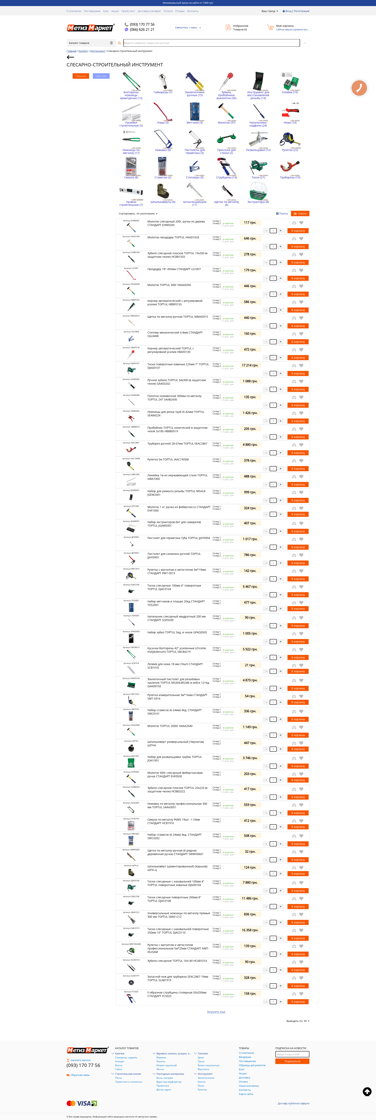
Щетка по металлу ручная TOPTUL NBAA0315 (177, 316)
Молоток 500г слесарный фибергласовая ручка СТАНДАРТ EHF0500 (175, 774)
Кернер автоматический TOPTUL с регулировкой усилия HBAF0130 (170, 350)
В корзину (298, 230)
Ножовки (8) (163, 149)
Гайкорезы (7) (163, 92)
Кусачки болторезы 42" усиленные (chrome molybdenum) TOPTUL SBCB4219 (176, 650)
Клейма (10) (290, 92)
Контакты (192, 11)
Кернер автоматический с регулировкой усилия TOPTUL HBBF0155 (174, 302)
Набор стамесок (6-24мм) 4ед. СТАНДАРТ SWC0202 (174, 836)
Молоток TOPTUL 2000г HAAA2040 (170, 726)
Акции (115, 11)
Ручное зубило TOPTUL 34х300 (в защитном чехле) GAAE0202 (176, 381)
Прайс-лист (128, 11)
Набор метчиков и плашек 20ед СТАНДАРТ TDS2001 (176, 603)
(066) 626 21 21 (142, 29)
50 (305, 1021)
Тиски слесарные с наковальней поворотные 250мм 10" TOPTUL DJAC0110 (178, 930)
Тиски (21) (258, 177)
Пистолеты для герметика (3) (195, 151)
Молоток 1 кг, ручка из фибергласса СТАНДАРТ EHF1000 (179, 508)
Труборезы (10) (290, 177)
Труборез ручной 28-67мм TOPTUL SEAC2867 (177, 443)
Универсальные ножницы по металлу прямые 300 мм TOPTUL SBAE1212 (178, 914)
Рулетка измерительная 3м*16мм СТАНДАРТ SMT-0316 (177, 696)
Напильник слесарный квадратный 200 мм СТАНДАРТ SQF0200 (176, 618)
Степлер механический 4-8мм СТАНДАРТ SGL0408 (175, 334)
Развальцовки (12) (258, 149)
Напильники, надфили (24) (258, 124)
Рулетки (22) (290, 149)
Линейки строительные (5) (131, 124)
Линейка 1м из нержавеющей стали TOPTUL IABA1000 (177, 477)
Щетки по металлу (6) (226, 203)
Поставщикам (92, 11)
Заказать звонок (80, 1060)
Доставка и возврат (149, 11)
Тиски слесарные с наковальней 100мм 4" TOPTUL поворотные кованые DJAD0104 (175, 883)
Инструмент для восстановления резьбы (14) (258, 95)
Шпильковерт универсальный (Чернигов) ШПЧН (175, 743)
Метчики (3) (195, 122)
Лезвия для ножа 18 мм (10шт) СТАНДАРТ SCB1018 (175, 665)
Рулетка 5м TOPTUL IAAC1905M (168, 459)
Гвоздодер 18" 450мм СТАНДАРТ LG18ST (174, 269)
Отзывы (179, 11)
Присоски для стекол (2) (226, 151)
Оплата (168, 11)
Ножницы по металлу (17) (131, 151)
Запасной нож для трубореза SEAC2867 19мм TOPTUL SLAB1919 (177, 978)
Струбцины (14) (226, 177)
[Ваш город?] (277, 11)
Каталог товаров (79, 43)
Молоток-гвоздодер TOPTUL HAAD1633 (173, 237)
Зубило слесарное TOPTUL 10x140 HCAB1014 (177, 961)
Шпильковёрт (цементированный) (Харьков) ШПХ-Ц (177, 868)
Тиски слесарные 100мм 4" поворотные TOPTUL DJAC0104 (174, 587)
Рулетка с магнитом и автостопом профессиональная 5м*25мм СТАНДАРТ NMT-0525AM (178, 948)
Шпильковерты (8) (163, 201)
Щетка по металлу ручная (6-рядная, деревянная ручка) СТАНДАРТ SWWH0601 (175, 852)
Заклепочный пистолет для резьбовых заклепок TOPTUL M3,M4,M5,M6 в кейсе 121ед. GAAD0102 (178, 682)
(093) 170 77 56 (142, 24)
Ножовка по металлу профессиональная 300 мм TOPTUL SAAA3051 (177, 805)
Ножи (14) (290, 122)
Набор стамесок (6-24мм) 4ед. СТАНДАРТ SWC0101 (174, 711)
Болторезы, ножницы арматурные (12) (131, 95)
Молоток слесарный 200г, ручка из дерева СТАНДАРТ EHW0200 (176, 223)
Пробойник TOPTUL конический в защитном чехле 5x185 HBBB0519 (177, 429)
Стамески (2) (163, 177)
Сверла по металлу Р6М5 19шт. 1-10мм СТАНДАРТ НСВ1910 (173, 821)
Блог (106, 11)
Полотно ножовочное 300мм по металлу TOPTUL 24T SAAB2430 (174, 397)
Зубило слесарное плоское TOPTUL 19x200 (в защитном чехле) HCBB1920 (177, 255)
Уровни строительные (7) (131, 203)
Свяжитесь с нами (186, 27)
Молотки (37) (226, 122)
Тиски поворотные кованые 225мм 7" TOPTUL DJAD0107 (178, 366)
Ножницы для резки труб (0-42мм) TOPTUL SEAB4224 (175, 413)
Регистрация (301, 11)
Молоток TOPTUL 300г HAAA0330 (169, 285)
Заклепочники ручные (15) (194, 94)
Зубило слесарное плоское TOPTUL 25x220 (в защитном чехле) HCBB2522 (177, 789)
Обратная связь (80, 1075)
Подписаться (292, 1061)
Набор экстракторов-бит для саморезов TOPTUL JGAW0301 (174, 523)
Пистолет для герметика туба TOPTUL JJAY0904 (178, 538)
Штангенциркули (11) (194, 203)
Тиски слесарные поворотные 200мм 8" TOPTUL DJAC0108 (174, 899)
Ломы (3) (163, 122)
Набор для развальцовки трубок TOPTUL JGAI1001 (174, 758)
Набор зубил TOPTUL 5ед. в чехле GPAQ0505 (177, 632)
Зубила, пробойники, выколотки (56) (226, 95)
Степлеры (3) (194, 177)
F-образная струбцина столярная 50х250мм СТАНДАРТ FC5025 (176, 994)
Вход (288, 11)
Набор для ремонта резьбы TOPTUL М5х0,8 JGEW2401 (176, 492)
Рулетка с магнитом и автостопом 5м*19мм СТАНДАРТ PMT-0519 (176, 571)
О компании (74, 11)
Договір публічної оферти (293, 1103)
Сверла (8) (131, 177)
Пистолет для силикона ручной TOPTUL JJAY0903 (174, 555)
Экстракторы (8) (258, 201)
